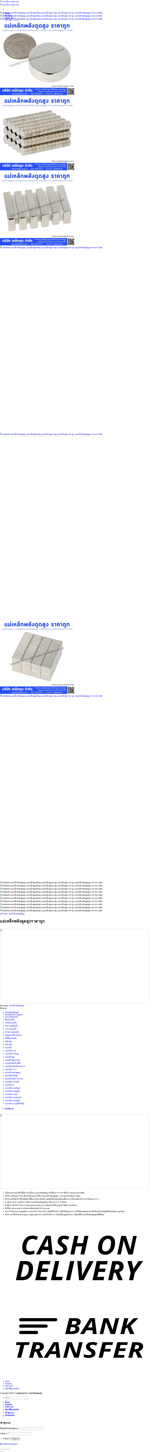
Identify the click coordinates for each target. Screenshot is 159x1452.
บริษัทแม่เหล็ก (11, 1023)
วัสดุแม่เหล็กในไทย (13, 1035)
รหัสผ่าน (4, 1433)
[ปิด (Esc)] (8, 1449)
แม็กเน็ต (8, 1044)
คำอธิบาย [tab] (9, 1109)
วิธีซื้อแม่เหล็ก (11, 1038)
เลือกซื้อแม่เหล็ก (12, 1389)
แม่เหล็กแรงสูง (11, 1094)
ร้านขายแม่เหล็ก (12, 1032)
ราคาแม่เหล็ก (11, 1029)
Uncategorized (11, 1017)
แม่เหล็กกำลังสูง (12, 1054)
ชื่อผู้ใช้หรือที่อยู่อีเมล (9, 1428)
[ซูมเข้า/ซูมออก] (1, 1449)
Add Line (9, 1386)
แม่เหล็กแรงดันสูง (12, 1088)
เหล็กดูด (8, 1041)
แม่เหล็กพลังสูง (11, 1076)
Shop (7, 1381)
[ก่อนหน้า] (1, 1451)
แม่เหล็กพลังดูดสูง (17, 914)
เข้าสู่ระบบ (15, 1439)
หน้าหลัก (4, 914)
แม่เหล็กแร (9, 1085)
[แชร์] (6, 1449)
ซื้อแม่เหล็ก (10, 1020)
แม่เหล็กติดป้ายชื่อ (13, 1063)
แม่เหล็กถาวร (11, 1069)
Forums (8, 1384)
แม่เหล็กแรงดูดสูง (12, 1091)
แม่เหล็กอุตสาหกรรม (14, 1079)
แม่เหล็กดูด (10, 1057)
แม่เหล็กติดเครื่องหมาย (15, 1066)
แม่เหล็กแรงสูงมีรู (12, 1100)
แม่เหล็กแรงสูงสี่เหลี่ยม (15, 1103)
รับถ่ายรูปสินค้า (11, 1026)
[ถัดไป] (3, 1451)
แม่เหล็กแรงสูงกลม (13, 1097)
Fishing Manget (12, 1012)
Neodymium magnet (14, 1015)
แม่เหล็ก (8, 1048)
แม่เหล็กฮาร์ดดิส (12, 1082)
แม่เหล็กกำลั (10, 1051)
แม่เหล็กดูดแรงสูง (12, 1060)
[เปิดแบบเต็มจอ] (3, 1449)
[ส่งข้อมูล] (6, 1400)
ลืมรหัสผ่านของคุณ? (9, 1444)
